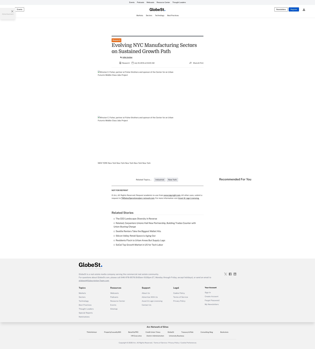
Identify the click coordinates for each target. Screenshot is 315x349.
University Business (176, 336)
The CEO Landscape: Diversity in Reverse (138, 218)
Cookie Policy (179, 293)
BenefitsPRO (133, 332)
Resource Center (163, 2)
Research (116, 40)
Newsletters (281, 9)
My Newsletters (212, 304)
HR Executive (136, 336)
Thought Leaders (179, 2)
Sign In (208, 292)
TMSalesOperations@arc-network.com (137, 198)
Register (294, 9)
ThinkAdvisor (92, 332)
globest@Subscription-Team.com (94, 280)
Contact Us (146, 305)
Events (131, 2)
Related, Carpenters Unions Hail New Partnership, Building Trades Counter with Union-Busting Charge (155, 225)
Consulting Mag (207, 332)
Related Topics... (143, 180)
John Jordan (127, 57)
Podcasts (140, 2)
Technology (84, 301)
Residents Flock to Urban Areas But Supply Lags (140, 240)
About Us (146, 293)
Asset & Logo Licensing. (188, 198)
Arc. (134, 343)
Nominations (84, 317)
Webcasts (150, 2)
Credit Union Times (153, 332)
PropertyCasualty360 (112, 332)
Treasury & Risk (187, 332)
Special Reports (86, 313)
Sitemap (114, 309)
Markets (82, 293)
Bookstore (224, 332)
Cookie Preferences (188, 343)
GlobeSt (171, 332)
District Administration (155, 336)
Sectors (82, 297)
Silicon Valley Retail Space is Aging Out (136, 235)
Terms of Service (180, 297)
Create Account (211, 296)
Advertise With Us (150, 297)
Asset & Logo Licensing (152, 301)
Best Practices (85, 305)
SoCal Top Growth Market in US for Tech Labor (139, 244)
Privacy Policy (179, 301)
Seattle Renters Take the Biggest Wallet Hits (138, 231)
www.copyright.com (172, 195)
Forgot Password (212, 300)
